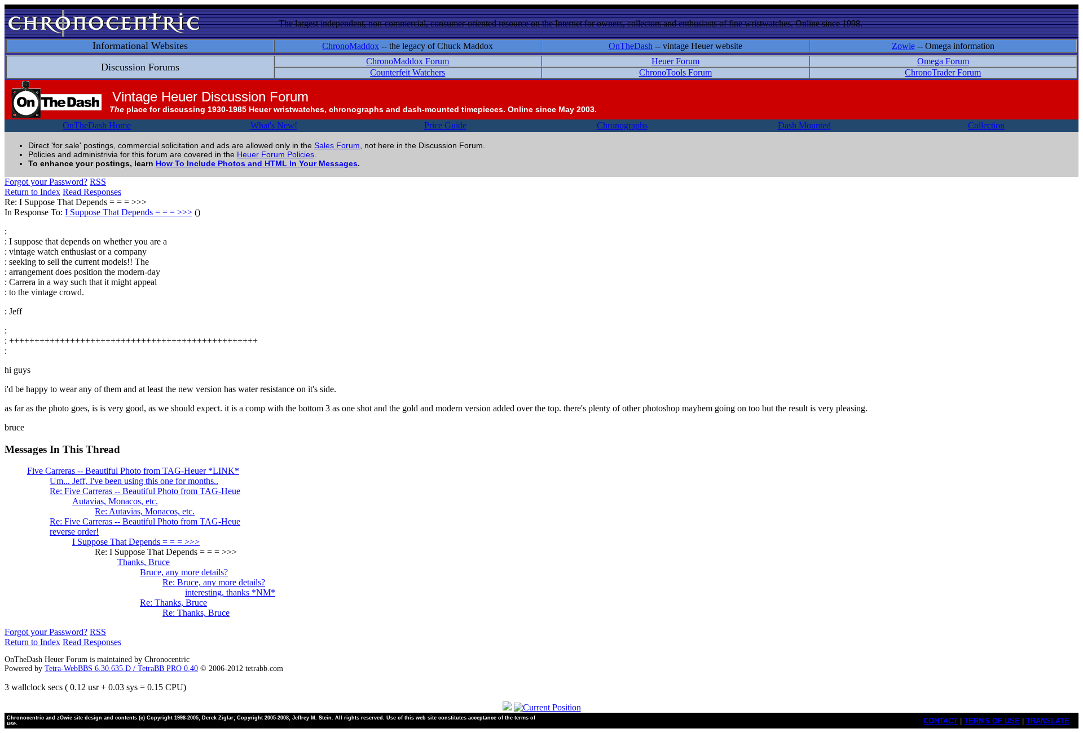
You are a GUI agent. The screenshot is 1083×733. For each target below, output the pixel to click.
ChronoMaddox (350, 46)
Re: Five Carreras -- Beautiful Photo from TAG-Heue (145, 491)
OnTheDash (631, 46)
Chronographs (622, 125)
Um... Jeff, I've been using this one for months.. (134, 481)
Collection (986, 125)
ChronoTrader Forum (943, 72)
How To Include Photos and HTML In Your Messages (257, 163)
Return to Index (32, 192)
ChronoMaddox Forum (407, 61)
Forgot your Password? (46, 181)
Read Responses (92, 192)
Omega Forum (943, 61)
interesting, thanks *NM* (230, 592)
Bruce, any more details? (184, 572)
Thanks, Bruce (143, 562)
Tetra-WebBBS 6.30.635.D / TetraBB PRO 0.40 (121, 668)
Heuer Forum (675, 61)
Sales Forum (337, 145)
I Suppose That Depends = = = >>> (128, 212)
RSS (98, 181)
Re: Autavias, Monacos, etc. (145, 511)
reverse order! (74, 531)
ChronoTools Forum (675, 72)
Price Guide (445, 125)
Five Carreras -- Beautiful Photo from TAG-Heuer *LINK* (133, 471)
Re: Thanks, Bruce (173, 602)
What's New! (273, 125)
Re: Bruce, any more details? (213, 582)
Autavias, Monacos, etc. (115, 501)
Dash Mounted (804, 125)
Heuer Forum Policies (275, 154)
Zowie (903, 46)
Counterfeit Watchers (407, 72)
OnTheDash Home (97, 125)
